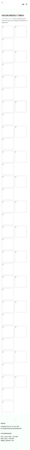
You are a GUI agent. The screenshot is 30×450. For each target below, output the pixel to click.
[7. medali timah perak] (8, 257)
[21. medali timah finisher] (8, 369)
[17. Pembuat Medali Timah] (20, 332)
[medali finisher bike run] (20, 32)
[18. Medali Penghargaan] (8, 344)
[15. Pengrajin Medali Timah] (8, 319)
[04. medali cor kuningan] (8, 232)
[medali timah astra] (8, 32)
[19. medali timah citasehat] (8, 357)
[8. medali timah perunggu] (20, 257)
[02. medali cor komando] (20, 207)
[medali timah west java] (20, 57)
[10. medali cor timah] (8, 282)
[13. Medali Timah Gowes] (8, 307)
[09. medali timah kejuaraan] (8, 269)
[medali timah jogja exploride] (20, 132)
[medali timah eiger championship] (8, 157)
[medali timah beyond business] (8, 94)
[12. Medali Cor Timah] (8, 294)
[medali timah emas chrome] (8, 144)
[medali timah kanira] (8, 194)
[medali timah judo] (20, 82)
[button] (23, 4)
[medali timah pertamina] (8, 57)
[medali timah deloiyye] (20, 182)
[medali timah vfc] (8, 107)
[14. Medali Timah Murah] (20, 307)
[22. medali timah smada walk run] (8, 382)
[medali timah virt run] (8, 132)
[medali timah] (8, 82)
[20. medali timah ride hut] (20, 357)
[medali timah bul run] (20, 157)
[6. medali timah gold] (8, 244)
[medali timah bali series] (8, 182)
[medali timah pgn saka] (8, 119)
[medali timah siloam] (8, 69)
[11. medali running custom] (20, 282)
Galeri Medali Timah (7, 18)
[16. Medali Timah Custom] (8, 332)
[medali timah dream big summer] (8, 169)
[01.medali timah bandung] (8, 207)
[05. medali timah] (20, 232)
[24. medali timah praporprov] (8, 407)
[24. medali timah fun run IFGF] (8, 394)
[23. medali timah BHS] (20, 382)
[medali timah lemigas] (8, 44)
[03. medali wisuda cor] (8, 219)
